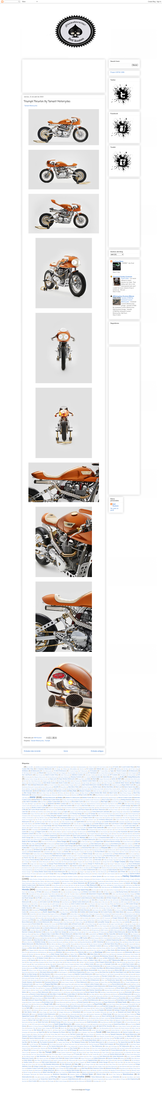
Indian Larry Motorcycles (118, 894)
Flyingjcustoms (46, 855)
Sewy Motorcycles (72, 1014)
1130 (109, 767)
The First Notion (104, 1040)
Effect (131, 845)
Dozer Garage (61, 841)
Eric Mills (48, 849)
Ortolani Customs (114, 974)
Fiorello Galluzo (99, 853)
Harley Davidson (131, 876)
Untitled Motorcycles (99, 1058)
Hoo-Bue (49, 889)
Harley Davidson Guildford (66, 879)
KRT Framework (106, 918)
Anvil (94, 779)
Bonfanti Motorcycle (81, 799)
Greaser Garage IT (27, 871)
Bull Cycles (77, 805)
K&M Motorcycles (125, 906)
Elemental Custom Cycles (73, 847)
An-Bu (122, 777)
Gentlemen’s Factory (27, 867)
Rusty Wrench (132, 1006)
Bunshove (51, 807)
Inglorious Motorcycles (57, 896)
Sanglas (101, 1010)
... (22, 767)
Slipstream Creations (120, 1020)
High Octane (103, 885)
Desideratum (54, 837)
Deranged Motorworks (132, 835)
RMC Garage (83, 998)
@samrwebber (82, 767)
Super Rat (42, 1032)
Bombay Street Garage (68, 799)
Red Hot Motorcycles (67, 990)
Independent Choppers (95, 894)
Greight (88, 871)
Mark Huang (67, 936)
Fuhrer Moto (89, 859)
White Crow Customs (61, 1072)
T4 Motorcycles (64, 1034)
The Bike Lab (118, 1038)
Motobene (51, 952)
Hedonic (127, 883)
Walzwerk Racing (111, 1068)
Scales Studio (53, 1012)
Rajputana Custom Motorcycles (96, 986)
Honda (25, 889)
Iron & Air (119, 896)
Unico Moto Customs (91, 1056)
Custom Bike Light (44, 827)
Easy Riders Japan (81, 845)
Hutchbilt (67, 892)
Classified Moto (70, 819)
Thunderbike (34, 1046)
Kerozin (39, 912)
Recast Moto (132, 988)
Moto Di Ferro (63, 948)
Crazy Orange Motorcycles (62, 825)
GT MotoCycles (113, 871)
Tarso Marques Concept (103, 1036)
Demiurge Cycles (113, 835)
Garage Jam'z (33, 863)
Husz (62, 892)
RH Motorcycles (81, 996)
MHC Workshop (98, 942)
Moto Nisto (71, 950)
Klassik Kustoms (115, 914)
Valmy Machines (118, 1060)
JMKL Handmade (114, 902)
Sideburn (86, 1018)
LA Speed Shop (79, 922)
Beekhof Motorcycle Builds (96, 789)
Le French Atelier (35, 924)
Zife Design (51, 1081)
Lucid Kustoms (114, 928)
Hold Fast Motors (70, 887)
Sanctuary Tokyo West (91, 1010)
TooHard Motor (113, 1048)
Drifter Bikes (32, 843)
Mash (105, 936)
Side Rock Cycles (76, 1018)
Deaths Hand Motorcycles (35, 835)
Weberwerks (38, 1070)
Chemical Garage (103, 815)
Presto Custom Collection (67, 982)
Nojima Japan (99, 964)
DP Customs (73, 841)
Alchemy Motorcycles (52, 777)
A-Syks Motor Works (51, 773)
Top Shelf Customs (124, 1048)
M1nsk (124, 930)
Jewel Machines (66, 902)
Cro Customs (105, 825)
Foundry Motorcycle (110, 855)
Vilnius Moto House (111, 1064)
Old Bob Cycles (34, 972)
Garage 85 (98, 861)
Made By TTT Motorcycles (100, 932)
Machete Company (28, 932)
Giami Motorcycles (67, 867)
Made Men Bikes (133, 932)
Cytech (111, 829)
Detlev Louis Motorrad (66, 837)
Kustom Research (68, 920)
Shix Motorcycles (120, 1016)
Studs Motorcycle (84, 1030)
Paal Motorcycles (82, 976)
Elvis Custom (114, 847)
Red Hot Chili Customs (52, 990)
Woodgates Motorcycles (30, 1074)
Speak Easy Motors (119, 1024)
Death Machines (128, 833)
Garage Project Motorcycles (57, 863)
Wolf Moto (107, 1072)
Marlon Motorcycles (97, 936)
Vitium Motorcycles (112, 1066)
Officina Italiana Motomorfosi (113, 968)
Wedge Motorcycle (48, 1070)
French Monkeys (35, 859)
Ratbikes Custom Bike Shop (31, 988)
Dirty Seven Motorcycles (34, 839)
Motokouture (128, 952)
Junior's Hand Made (45, 906)
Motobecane (43, 952)
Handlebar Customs (72, 876)
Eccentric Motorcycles (95, 845)
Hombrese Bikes (118, 887)
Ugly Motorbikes (41, 1056)
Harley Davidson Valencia (112, 881)
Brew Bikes (132, 801)
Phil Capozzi (42, 980)
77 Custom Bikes (103, 771)
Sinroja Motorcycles (116, 1018)
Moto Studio (111, 950)
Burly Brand (59, 807)
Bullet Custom (105, 805)
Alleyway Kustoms (76, 777)
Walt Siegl (85, 1068)
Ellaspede (104, 847)
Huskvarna (46, 892)
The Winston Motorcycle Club (69, 1044)
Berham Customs (62, 791)
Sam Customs (43, 1010)
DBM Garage (83, 833)
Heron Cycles (64, 885)
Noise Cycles (90, 964)
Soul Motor (42, 1024)
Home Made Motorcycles (131, 887)
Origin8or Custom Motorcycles (83, 974)
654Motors (25, 771)
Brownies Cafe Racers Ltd (109, 803)
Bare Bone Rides (73, 787)
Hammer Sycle (29, 876)
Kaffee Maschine (27, 908)
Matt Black (44, 938)
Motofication (89, 952)
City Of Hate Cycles (40, 819)
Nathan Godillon (83, 960)
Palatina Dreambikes (94, 976)
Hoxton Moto (135, 889)
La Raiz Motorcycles (67, 922)
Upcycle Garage (113, 1058)
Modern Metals (38, 946)
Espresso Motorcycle (84, 849)
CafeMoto (48, 811)
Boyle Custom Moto (54, 801)
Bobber (60, 797)
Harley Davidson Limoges (113, 879)
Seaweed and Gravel (124, 1012)
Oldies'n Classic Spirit (92, 972)
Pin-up (49, 980)
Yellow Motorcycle (96, 1077)
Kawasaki (43, 910)
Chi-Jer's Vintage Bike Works (130, 815)
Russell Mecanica (88, 1006)
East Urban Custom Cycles (51, 845)
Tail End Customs (75, 1034)
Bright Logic (33, 803)
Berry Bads (72, 791)
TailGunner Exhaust (88, 1034)
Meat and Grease (50, 940)
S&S (27, 1008)
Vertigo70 (112, 1062)
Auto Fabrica (136, 783)
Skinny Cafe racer (33, 1020)
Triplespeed (33, 1052)
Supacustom (33, 1032)
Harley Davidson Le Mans (98, 879)
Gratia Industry (112, 869)
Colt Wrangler (98, 821)
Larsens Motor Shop (117, 922)
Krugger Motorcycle (118, 918)
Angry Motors (81, 779)
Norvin (60, 966)
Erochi (62, 849)
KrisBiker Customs (68, 918)
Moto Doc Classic (75, 948)
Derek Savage (26, 837)
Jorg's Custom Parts (102, 904)
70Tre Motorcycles (47, 771)
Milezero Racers (62, 944)
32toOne (81, 769)
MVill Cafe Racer (42, 960)
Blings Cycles (83, 795)
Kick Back (75, 912)
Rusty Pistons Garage (121, 1006)
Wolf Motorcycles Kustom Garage (120, 1072)
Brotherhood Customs (94, 803)
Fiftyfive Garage (87, 853)
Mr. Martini (89, 958)
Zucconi (89, 1081)
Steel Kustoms (115, 1028)
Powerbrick (38, 982)
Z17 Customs (62, 1079)
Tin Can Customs (70, 1046)
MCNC (111, 938)
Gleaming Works (129, 867)
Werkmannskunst (86, 1070)
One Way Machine (44, 974)
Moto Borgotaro (43, 948)
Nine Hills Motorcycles (120, 962)
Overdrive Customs (59, 976)
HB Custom (91, 883)
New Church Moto (51, 962)
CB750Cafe (65, 813)
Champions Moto (26, 815)
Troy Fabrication (127, 1052)
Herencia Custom (44, 885)
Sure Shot (71, 1032)
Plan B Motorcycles (93, 980)
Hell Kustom (115, 505)
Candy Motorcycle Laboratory (101, 811)
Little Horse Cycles (113, 926)
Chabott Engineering (133, 813)
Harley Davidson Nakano (38, 881)
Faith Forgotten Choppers (77, 851)
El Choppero (32, 847)
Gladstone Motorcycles (107, 867)
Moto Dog (85, 948)
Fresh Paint (125, 278)
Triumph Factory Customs (63, 1052)
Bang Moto (63, 787)
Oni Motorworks (57, 974)
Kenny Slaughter (128, 910)
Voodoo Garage (48, 1068)
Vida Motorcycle (67, 1064)
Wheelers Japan (136, 1070)
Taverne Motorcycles (35, 1038)
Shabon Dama (83, 1014)
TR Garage (73, 1050)
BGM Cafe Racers (97, 791)
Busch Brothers (68, 807)
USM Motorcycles (46, 1060)
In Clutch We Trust (67, 894)
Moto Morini (52, 950)
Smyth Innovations (92, 1022)
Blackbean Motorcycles (37, 795)
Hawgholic (57, 883)
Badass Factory (116, 785)
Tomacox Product (26, 1048)
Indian (107, 894)
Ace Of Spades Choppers (119, 773)
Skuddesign (54, 1020)
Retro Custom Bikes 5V (70, 994)
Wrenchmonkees (128, 1074)
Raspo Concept (135, 986)
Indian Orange (130, 894)
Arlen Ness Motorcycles (34, 781)
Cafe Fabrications (50, 809)
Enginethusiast (28, 849)
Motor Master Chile (72, 954)
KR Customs (98, 916)
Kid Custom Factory (107, 912)
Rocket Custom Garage (34, 1002)
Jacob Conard (41, 900)
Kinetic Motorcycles (43, 914)
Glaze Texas (118, 867)
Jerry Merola (35, 902)
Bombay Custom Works (53, 799)
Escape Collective (71, 849)
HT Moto (39, 892)
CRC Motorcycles (76, 825)
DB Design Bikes (73, 833)
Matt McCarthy (53, 938)
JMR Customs (124, 902)
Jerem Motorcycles (126, 900)
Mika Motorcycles (41, 944)
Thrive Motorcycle (121, 1044)
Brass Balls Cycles (77, 801)
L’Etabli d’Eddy (121, 920)
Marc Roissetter (134, 934)
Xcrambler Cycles (44, 1077)
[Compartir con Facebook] (54, 738)
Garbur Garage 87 (121, 863)
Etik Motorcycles (111, 849)
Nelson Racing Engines (130, 960)
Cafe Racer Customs (71, 809)
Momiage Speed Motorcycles (80, 946)
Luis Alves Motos (35, 930)
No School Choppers (68, 964)
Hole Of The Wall (81, 887)
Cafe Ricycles (134, 809)
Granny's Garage (102, 869)
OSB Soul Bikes (124, 974)
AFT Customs (114, 775)
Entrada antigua (97, 751)
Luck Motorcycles (127, 928)
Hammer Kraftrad (135, 873)
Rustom (98, 1006)
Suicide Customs (104, 1030)
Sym (47, 1034)
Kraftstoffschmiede (118, 916)
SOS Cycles (35, 1024)
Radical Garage (37, 986)
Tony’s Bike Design (85, 1048)
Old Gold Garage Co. (62, 972)
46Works (99, 769)
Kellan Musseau (85, 910)
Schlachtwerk (77, 1012)
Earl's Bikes (25, 845)
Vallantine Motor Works (106, 1060)
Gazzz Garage (99, 865)
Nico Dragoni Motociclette (104, 962)
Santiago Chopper (119, 1010)
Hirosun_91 (49, 887)
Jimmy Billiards (95, 902)
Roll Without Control (135, 1002)
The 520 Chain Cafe (107, 1038)
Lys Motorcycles (85, 930)
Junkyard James (65, 906)
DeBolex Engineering (50, 835)
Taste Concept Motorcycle (118, 1036)
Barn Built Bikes (108, 787)
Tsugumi (47, 1054)
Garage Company (120, 861)
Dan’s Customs (67, 831)
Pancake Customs (107, 976)
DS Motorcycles (50, 843)
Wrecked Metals (87, 1074)
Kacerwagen (135, 906)
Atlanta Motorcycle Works (34, 783)
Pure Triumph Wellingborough (130, 982)
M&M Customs (104, 930)
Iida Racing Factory (122, 892)
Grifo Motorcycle (102, 871)
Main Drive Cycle (80, 934)
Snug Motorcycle (104, 1022)
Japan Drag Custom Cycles (75, 900)
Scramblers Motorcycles (100, 1012)
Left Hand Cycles (76, 924)
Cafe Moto (60, 809)
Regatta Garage (130, 990)
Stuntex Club (94, 1030)
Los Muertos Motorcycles (50, 928)
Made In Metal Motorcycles (117, 932)
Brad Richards (66, 801)
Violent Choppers (88, 1066)
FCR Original (26, 853)
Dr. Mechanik (84, 841)
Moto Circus (54, 948)
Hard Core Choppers (109, 876)
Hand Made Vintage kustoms (57, 876)
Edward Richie (124, 845)
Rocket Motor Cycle (48, 1002)
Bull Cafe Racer (55, 805)
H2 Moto (58, 873)
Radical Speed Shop (59, 986)
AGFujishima (123, 775)
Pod (123, 980)
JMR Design (133, 902)
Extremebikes (46, 851)
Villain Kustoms (99, 1064)
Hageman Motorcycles (69, 873)
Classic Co (51, 819)
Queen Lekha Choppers (92, 984)
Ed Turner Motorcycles (111, 845)
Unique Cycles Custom (71, 1058)
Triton (40, 1052)
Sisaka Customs (129, 1018)
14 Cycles (116, 767)
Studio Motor (71, 1030)
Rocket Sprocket (72, 1002)
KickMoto (83, 912)
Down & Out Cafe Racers (30, 841)
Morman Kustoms (133, 946)
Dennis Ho (122, 835)
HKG (62, 887)
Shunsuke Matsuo (50, 1018)
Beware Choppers (85, 791)
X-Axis (35, 1077)
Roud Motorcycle (38, 1004)
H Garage (51, 873)
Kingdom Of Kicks (54, 914)
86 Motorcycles (133, 771)
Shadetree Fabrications (95, 1014)
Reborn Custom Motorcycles (107, 988)
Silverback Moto (95, 1018)
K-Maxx (108, 906)
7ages (112, 771)
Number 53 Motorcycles (113, 966)
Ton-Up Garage (52, 1048)
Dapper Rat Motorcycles (79, 831)
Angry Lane (52, 779)
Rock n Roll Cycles (77, 1000)
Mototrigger (119, 956)
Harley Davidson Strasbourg (96, 881)
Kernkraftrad (32, 912)
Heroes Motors (55, 885)
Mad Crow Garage (60, 932)
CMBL (33, 821)
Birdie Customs (75, 793)
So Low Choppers (116, 1022)
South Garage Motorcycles (62, 1024)
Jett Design (56, 902)
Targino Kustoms (69, 1036)
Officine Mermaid (43, 970)
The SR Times (32, 1044)
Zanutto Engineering (98, 1079)
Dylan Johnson (128, 843)
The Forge (112, 1040)
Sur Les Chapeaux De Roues (56, 1032)
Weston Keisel (125, 1070)
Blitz (90, 795)
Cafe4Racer (41, 811)
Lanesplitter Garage (103, 922)
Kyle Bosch (92, 920)
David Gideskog (53, 833)
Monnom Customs (95, 946)
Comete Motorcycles (110, 821)
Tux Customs (104, 1054)
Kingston (64, 914)
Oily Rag (127, 970)
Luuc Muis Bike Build (72, 930)
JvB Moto (92, 906)
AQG (119, 779)
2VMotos (65, 769)
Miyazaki (122, 944)
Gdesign (108, 865)
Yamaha (79, 1076)
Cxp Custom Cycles (70, 829)
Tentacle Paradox (56, 1038)
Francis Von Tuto (29, 857)
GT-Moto (122, 871)
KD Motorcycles (56, 910)
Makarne (101, 934)
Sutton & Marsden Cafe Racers (86, 1032)
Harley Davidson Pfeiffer (67, 881)
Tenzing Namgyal (67, 1038)
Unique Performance (86, 1058)
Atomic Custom (63, 783)
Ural (127, 1058)
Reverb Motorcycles (125, 994)
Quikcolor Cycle (106, 984)
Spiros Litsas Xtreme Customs (122, 1026)
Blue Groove (110, 795)
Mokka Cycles (66, 946)
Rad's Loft (135, 984)
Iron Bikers (135, 896)
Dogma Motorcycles (89, 839)
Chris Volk (124, 817)
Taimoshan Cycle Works (102, 1034)
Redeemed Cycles (80, 990)
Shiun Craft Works (107, 1016)
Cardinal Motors (126, 811)
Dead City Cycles (118, 833)
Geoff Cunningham (39, 867)
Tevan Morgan (87, 1038)
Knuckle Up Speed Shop (43, 916)
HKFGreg (56, 887)
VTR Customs (69, 1068)
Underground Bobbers (78, 1056)
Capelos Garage (116, 811)
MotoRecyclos (64, 956)
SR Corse (55, 1028)
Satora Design (43, 1012)
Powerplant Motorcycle (51, 982)
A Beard (41, 773)
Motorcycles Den (39, 956)
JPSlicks (112, 904)
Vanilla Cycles (28, 1062)
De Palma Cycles (107, 833)
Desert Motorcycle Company (40, 837)
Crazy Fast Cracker (36, 825)
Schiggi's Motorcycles (64, 1012)
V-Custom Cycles (81, 1060)
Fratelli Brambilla (50, 857)
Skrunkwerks (45, 1020)
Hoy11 (23, 892)
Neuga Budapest (39, 962)
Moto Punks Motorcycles (83, 950)
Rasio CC (126, 986)
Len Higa (125, 924)
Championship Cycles (38, 815)
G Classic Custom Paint (134, 859)
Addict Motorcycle (65, 775)
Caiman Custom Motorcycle (77, 811)
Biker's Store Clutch (44, 793)
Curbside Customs (33, 827)
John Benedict (43, 904)
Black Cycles (113, 793)
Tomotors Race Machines (39, 1048)
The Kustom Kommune (47, 1042)
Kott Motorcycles (85, 916)
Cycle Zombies (81, 829)
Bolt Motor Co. (38, 799)
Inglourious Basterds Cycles (73, 896)
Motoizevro (120, 952)
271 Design (57, 769)
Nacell (62, 960)
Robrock (58, 1000)
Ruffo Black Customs (53, 1006)
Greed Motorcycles (59, 871)
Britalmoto (51, 803)
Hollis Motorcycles (105, 887)
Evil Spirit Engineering (123, 849)
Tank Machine (48, 1036)
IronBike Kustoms (56, 898)
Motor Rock (83, 954)
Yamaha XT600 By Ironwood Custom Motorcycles (127, 300)
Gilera (75, 867)
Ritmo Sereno (48, 998)
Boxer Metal (43, 801)
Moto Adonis (33, 948)
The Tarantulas (42, 1044)
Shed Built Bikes (43, 1016)
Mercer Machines (28, 942)
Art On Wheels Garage (59, 781)
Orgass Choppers (67, 974)
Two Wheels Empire (29, 1056)
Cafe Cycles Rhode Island (36, 809)
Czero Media (130, 829)
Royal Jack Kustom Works (112, 1004)
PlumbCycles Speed (113, 980)
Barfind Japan (97, 787)
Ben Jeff (121, 789)
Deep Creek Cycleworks (80, 835)
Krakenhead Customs (131, 916)
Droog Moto (40, 843)
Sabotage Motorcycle (71, 1008)
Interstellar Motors (110, 896)
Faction (66, 851)
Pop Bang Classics (132, 980)
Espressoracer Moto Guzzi (98, 849)
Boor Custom (106, 799)
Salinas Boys (125, 1008)
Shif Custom (85, 1016)
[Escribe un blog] (49, 738)
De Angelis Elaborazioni (95, 833)
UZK (65, 1060)
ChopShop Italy (109, 817)
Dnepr (79, 839)
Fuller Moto (98, 859)
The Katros (34, 1042)
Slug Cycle (33, 1022)
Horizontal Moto (68, 889)
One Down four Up (105, 972)
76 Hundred (93, 771)
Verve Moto (120, 1062)
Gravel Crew (123, 869)
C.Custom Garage (125, 807)
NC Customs (104, 960)
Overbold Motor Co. (45, 976)
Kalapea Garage (74, 908)
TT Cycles (77, 1054)
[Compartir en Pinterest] (56, 738)
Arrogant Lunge (46, 781)
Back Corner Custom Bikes (54, 785)
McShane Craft (129, 938)
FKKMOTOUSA (109, 853)
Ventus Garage (103, 1062)
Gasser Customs (77, 865)
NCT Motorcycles (114, 960)
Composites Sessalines (124, 821)
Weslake (94, 1070)
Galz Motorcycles (65, 861)
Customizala (35, 829)
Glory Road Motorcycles (40, 869)
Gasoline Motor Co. (63, 865)
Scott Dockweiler (87, 1012)
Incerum (83, 894)
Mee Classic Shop (86, 940)
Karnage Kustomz (105, 908)
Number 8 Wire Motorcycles (129, 966)
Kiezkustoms (129, 912)
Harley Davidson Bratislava (51, 879)
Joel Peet (35, 904)
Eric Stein (56, 849)
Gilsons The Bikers (84, 867)
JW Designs (101, 906)
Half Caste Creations (109, 873)
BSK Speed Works (129, 803)
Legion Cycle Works (116, 924)
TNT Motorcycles (124, 1046)
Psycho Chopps (94, 982)
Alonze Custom (95, 777)
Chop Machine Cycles (42, 817)
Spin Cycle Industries (76, 1026)
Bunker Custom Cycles (39, 807)
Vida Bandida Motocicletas (51, 1064)
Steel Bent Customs (86, 1028)
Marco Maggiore (26, 936)
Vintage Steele (77, 1066)
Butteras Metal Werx (89, 807)
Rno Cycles (91, 998)
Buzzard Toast (108, 807)
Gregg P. (82, 871)
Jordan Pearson (91, 904)
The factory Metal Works (89, 1040)
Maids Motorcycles (67, 934)
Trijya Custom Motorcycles (131, 1050)
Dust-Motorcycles (116, 843)
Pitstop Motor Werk (80, 980)
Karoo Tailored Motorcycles (120, 908)
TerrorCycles (77, 1038)
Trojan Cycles (105, 1052)
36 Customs (90, 769)
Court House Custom (117, 823)
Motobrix (67, 952)
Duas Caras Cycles (62, 843)
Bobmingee (113, 797)
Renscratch (128, 992)
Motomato (38, 954)
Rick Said (89, 996)
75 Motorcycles (84, 771)
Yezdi (123, 1077)
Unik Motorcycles (104, 1056)
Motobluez (59, 952)
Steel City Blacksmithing (102, 1028)
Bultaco (135, 805)
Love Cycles (83, 928)
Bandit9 (56, 787)
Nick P (83, 962)
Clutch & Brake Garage (122, 819)
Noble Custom (79, 964)
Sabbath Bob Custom (46, 1008)
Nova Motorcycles (68, 966)
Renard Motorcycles (78, 992)
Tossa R (26, 1050)
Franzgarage (40, 857)
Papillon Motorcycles (130, 976)
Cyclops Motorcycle (102, 829)
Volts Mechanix (123, 1066)
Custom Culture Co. (56, 827)
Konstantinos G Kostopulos (59, 916)
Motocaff (73, 952)
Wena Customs (61, 1070)
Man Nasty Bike (111, 934)
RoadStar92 (114, 998)
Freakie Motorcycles (73, 857)
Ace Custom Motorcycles (105, 773)
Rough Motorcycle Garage (63, 1004)
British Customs (61, 803)
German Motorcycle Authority (53, 867)
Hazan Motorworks (79, 883)
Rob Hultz (130, 998)
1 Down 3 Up (91, 767)
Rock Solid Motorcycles (91, 1000)
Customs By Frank (58, 829)
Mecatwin (68, 940)
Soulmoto (49, 1024)
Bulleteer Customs (115, 805)
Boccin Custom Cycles (125, 797)
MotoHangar (98, 952)
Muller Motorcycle (122, 958)
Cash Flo (45, 813)
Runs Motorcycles (75, 1006)
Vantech (37, 1062)
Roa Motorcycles (103, 998)
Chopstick (117, 817)
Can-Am (88, 811)
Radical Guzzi (47, 986)
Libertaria (43, 926)
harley (118, 876)
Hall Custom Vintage (122, 873)
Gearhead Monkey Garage (119, 865)
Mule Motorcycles (109, 958)
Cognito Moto (80, 821)
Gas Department (36, 865)
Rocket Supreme (83, 1002)
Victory (39, 1064)
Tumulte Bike (95, 1054)
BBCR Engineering (49, 789)
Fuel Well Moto (80, 859)
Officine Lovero (32, 970)
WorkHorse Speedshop (60, 1074)
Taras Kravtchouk (58, 1036)
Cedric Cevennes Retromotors (105, 813)
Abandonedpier (71, 773)
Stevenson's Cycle (27, 1030)
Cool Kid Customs (40, 823)
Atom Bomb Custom (49, 783)
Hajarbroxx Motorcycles (86, 873)
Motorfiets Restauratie (85, 956)
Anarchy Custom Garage (31, 779)
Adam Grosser (39, 775)
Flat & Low (131, 853)
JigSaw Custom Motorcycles (80, 902)
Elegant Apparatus (60, 847)
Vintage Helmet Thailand (52, 1066)
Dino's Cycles (128, 837)
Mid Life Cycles (109, 942)
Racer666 (128, 984)
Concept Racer (136, 821)
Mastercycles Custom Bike (116, 936)
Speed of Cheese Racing (35, 1026)
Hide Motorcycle (92, 885)
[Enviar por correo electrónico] (47, 738)
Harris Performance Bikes (28, 883)
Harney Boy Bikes (133, 881)
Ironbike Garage (46, 898)
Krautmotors (49, 918)
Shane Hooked (130, 1014)
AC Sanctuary (92, 773)
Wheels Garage (28, 1072)
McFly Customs (104, 938)
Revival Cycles (38, 996)
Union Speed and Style (42, 1058)
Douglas (136, 839)
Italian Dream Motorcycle (126, 898)
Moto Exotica (102, 948)
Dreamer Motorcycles (128, 841)
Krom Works (85, 918)
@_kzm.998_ (30, 767)
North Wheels (33, 966)
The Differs (52, 1040)
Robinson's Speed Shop (35, 1000)
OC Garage (74, 968)
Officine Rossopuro (75, 970)
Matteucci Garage (64, 938)
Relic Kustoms (32, 992)
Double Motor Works (127, 839)
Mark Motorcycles (77, 936)
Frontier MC (46, 859)
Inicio (66, 751)
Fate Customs (125, 851)
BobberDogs (105, 797)
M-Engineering (95, 930)
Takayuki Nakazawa (116, 1034)
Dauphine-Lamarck (28, 833)
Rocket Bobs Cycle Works (124, 1000)
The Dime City (62, 1040)
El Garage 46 (40, 847)
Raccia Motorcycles (118, 984)
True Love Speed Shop (37, 1054)
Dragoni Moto (99, 841)
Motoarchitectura (33, 952)
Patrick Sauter (44, 978)
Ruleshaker (64, 1006)
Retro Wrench (100, 994)
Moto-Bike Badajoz (133, 950)
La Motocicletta (56, 922)
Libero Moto (36, 926)
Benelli (37, 791)
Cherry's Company (115, 815)
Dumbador (106, 843)
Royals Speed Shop (126, 1004)
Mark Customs (57, 936)
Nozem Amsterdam (94, 966)
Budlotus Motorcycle (37, 805)
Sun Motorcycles (128, 1030)
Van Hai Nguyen (136, 1060)
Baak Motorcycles (38, 785)
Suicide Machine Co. (116, 1030)
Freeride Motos (128, 857)
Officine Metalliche (53, 970)
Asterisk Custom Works (89, 781)
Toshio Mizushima (135, 1048)
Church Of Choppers (27, 819)
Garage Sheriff (82, 863)
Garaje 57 (112, 863)
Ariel (25, 781)
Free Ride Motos (100, 857)
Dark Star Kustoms (103, 831)
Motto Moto (32, 958)
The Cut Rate (31, 1040)
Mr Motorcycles (68, 958)
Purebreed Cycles (27, 984)
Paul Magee (84, 978)
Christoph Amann (133, 817)
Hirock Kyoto (40, 887)
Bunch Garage (26, 807)
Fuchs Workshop (57, 859)
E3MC (136, 843)
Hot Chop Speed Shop (81, 890)
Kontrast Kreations (73, 916)
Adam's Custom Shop (51, 775)
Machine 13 (39, 932)
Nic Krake (60, 962)
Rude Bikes (43, 1006)
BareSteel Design (86, 787)
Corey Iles (76, 823)
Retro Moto (83, 994)
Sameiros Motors (60, 1010)
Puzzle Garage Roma (66, 984)
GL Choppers (95, 867)
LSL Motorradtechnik (94, 928)
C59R (24, 809)
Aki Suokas (27, 777)
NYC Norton (55, 968)
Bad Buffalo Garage (68, 785)
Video (76, 1064)
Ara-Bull (126, 779)
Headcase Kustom (118, 883)
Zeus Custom (33, 1081)
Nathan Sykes (93, 960)
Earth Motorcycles (36, 845)
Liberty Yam (63, 926)
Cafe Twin (25, 811)
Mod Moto (29, 946)
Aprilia (113, 779)
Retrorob (115, 994)
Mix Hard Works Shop (111, 944)
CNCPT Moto (48, 821)
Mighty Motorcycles (28, 944)
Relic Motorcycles (43, 992)
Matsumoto (37, 938)
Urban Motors (28, 1060)
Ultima (59, 1056)
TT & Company (55, 1054)
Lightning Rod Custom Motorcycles (76, 926)
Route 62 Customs (76, 1004)
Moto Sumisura (121, 950)
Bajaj (137, 785)
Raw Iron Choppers (45, 988)
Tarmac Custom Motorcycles (84, 1036)
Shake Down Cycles (119, 1014)
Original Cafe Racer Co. (102, 974)
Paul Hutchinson (68, 978)
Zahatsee (88, 1079)
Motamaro (24, 948)
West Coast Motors (104, 1070)
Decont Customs (65, 835)
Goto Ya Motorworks (89, 869)
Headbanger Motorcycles (105, 883)
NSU (103, 966)
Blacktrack (74, 795)
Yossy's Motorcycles (33, 1079)
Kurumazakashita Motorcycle (51, 920)
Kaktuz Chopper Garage (61, 908)
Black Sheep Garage (125, 793)
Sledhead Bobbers (99, 1020)
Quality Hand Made (78, 984)
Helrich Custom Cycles (29, 885)
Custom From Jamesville (96, 827)
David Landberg (63, 833)
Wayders (31, 1070)
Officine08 (110, 970)
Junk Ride (56, 906)
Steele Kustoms (125, 1028)
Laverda (127, 922)
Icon (99, 892)
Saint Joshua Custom (97, 1008)
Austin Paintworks (108, 783)
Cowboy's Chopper (132, 823)
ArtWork (69, 781)
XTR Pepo (54, 1077)
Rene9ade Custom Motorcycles (108, 992)
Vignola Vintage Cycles (87, 1064)
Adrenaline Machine (102, 775)
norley (118, 964)
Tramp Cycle (105, 1050)
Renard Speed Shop (91, 992)
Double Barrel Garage (113, 839)
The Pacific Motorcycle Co (96, 1042)
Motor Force (46, 954)
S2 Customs (36, 1008)
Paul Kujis (76, 978)
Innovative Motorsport (98, 896)
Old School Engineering (77, 972)
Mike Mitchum (52, 944)
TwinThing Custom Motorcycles (132, 1054)
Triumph (47, 740)
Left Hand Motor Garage (90, 924)
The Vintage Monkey (55, 1044)
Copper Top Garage (53, 823)
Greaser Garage (134, 869)
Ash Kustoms (76, 781)
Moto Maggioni (30, 950)
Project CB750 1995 (117, 72)
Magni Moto (36, 934)
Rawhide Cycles (57, 988)
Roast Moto (122, 998)
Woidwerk (91, 1072)
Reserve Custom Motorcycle (38, 994)
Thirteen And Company (106, 1044)
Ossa (132, 974)
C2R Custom (135, 807)
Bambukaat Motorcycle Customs (30, 787)
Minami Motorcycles (82, 944)
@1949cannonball (40, 767)
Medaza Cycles (76, 940)
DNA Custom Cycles (71, 839)
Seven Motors (62, 1014)
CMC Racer (39, 821)
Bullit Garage (126, 805)
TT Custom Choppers (66, 1054)
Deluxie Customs (101, 835)
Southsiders (78, 1024)
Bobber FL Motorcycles (73, 797)
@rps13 (75, 767)
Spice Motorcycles (61, 1026)
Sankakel (109, 1010)
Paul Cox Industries (55, 978)
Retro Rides (92, 994)
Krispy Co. (77, 918)
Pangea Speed (119, 976)
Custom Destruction (69, 827)
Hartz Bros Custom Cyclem (44, 883)
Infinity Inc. (45, 896)
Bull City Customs (66, 805)
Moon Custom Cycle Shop (119, 946)
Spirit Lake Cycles (90, 1026)
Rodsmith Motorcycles (96, 1002)
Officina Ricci (128, 968)
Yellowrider (116, 1077)
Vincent (120, 1064)
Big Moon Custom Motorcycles (112, 791)
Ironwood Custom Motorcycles (83, 898)
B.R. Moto (28, 785)
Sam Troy (51, 1010)
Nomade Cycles (110, 964)
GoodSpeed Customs (75, 869)
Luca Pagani (105, 928)
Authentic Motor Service (122, 783)
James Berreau (51, 900)
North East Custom (128, 964)
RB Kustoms (68, 988)
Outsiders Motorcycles (30, 976)
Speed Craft (131, 1024)
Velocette (61, 1062)
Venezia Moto (69, 1062)
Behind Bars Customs (111, 789)
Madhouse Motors (26, 934)
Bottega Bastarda (126, 799)
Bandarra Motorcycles (46, 787)
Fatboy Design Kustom (114, 851)
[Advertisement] (63, 75)
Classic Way (59, 819)
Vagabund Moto (92, 1060)
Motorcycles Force (51, 956)
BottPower (137, 799)
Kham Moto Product (64, 912)
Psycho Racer (104, 982)
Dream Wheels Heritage (113, 841)
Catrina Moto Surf (54, 813)
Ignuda (112, 892)
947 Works (33, 773)
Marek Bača (35, 936)
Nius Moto (50, 964)
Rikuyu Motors (131, 996)
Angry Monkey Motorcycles (67, 779)
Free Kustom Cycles (86, 857)
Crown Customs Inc (117, 825)
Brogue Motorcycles (82, 803)
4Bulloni (106, 769)
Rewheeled (49, 996)
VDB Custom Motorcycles (49, 1062)
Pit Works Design (69, 980)
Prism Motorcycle (82, 982)
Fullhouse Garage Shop (110, 859)
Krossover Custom (95, 918)
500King (119, 769)
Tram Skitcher (95, 1050)
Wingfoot (84, 1072)
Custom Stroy (119, 827)
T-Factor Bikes (54, 1034)
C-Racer (116, 807)
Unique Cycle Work (56, 1058)
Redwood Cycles (119, 990)
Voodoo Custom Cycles (34, 1068)
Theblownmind (83, 1044)
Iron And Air (127, 896)
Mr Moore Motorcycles (56, 958)
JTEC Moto (34, 906)
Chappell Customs (62, 815)
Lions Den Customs (102, 926)
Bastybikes (39, 789)
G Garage (26, 861)
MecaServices (60, 940)
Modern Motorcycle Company (52, 946)
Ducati (72, 844)
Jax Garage (100, 900)
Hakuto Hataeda (98, 873)
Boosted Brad (115, 799)
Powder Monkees (27, 982)
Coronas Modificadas (86, 823)
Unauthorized (66, 1056)
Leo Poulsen (132, 924)
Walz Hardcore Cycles (96, 1068)
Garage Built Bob (107, 861)
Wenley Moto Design (73, 1070)
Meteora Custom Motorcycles (55, 942)
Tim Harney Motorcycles (56, 1046)
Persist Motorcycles (32, 980)
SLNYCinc (130, 1020)
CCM (85, 813)
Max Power (75, 938)
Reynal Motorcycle (60, 996)
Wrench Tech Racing (114, 1074)
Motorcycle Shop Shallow (131, 954)
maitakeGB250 (92, 934)
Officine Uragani (101, 970)
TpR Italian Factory (63, 1050)
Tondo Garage (64, 1048)
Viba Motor (128, 1062)
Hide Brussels (80, 885)
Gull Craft (135, 871)
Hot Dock (94, 889)
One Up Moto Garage (30, 974)
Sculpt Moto (112, 1012)
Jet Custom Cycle (45, 902)
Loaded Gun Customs (126, 926)
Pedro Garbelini (105, 978)
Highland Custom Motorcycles (116, 885)
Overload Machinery (71, 976)
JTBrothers (25, 906)
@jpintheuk (61, 767)
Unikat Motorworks (118, 1056)
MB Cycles (83, 938)
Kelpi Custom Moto (97, 910)
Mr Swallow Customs (79, 958)
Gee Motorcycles (133, 865)
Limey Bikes (91, 926)
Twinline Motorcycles (116, 1054)
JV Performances (82, 906)
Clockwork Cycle (92, 819)
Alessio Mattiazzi (64, 777)
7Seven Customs (121, 771)
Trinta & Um (25, 1052)
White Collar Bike (48, 1072)
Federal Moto (49, 853)
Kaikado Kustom (40, 908)
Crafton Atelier (25, 825)
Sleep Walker (109, 1020)
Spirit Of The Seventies (106, 1026)
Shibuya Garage (74, 1016)
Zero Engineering (132, 1079)
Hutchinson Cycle (76, 892)
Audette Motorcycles (75, 783)
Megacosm (96, 940)
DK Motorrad (46, 839)
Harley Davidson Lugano (128, 879)
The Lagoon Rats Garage (62, 1042)
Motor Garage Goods (57, 954)
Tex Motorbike (96, 1038)
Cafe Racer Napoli (83, 809)
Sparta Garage (108, 1024)
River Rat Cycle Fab (73, 998)
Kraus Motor (41, 918)
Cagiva (65, 811)
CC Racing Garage (76, 813)
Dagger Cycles (40, 831)
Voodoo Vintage (59, 1068)
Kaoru (89, 908)
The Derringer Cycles (42, 1040)
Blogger (87, 1089)
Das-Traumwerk (122, 831)
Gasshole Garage (89, 865)
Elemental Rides (87, 847)
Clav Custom (82, 819)
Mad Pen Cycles (87, 932)
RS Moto (136, 1004)
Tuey (89, 1054)
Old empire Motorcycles (47, 972)
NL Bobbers (58, 964)
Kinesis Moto (33, 914)
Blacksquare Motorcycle (51, 795)
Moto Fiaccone (111, 948)
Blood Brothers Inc (100, 795)
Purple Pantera (39, 984)
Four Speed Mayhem (134, 855)
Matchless (128, 936)
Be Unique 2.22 (60, 789)
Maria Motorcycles (45, 936)
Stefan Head (134, 1028)
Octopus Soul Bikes (97, 968)
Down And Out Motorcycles (48, 841)
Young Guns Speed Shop (48, 1079)
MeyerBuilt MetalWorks (86, 942)
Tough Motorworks (43, 1050)
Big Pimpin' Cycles (126, 791)
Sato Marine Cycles (30, 1012)
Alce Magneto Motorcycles (38, 777)
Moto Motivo (61, 950)
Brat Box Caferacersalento (92, 801)
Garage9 (105, 863)
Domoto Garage (102, 839)
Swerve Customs (128, 1032)
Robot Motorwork (49, 1000)
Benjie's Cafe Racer (47, 791)
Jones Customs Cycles (78, 904)
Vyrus (78, 1068)
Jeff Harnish (116, 900)
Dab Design (31, 831)
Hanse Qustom (96, 876)
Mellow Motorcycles (134, 940)
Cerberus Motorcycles (120, 813)
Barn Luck (119, 787)
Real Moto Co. (78, 988)
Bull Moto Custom (94, 805)
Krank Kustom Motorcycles (29, 918)
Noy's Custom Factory (80, 966)
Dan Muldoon (58, 831)
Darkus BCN (113, 831)
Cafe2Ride (33, 811)
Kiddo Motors (120, 912)
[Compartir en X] (51, 738)
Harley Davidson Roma (81, 881)
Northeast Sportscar (44, 966)
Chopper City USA (75, 817)
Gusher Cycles (42, 873)
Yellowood (107, 1077)
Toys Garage (53, 1050)
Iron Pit (37, 898)
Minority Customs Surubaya (96, 944)
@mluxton (68, 767)
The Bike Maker (128, 1038)
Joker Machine (65, 904)
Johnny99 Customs (54, 904)
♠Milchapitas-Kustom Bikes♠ (123, 296)
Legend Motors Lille (104, 924)
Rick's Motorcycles (98, 996)
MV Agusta (32, 960)
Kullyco (38, 920)
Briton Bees (71, 803)
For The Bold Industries (82, 855)
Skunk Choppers (63, 1020)
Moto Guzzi (135, 948)
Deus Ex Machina (79, 837)
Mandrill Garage (123, 934)
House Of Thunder (125, 889)
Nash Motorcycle (71, 960)
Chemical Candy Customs (122, 276)
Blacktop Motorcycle (64, 795)
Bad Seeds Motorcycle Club (90, 785)
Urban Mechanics (135, 1058)
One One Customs (134, 972)
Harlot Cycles (124, 881)
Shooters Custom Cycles (28, 1018)
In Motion (76, 894)
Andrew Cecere (43, 779)
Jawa (93, 900)
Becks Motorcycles (83, 789)
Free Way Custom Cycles (114, 857)
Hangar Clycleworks (85, 876)
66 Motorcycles (35, 771)
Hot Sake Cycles (103, 889)
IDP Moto (105, 892)
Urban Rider (37, 1060)
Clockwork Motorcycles (106, 819)
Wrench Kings (101, 1074)
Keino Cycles (74, 910)
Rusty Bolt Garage (107, 1006)
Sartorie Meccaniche (134, 1010)
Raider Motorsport (80, 986)
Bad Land (77, 785)
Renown (121, 992)
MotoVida (24, 958)
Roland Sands (122, 1002)
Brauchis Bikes (114, 801)
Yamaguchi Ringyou (67, 1077)
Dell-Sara (92, 835)
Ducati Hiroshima (84, 843)
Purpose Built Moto (51, 984)
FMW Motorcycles (57, 855)
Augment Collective (96, 783)
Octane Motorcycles (84, 968)
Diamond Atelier (105, 837)
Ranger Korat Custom (114, 986)
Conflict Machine (28, 823)
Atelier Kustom (131, 781)
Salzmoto (36, 1010)
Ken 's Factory (108, 910)
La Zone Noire (118, 261)
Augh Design (86, 783)
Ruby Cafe (35, 1006)
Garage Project (43, 863)
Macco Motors (132, 930)
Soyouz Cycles (86, 1024)
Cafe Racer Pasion (113, 809)
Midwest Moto (119, 942)
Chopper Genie (99, 817)
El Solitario (49, 847)
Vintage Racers (65, 1066)
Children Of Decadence (28, 817)
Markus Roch (87, 936)
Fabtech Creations (57, 851)
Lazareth (134, 922)
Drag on (91, 841)
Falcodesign (89, 851)
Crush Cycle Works (130, 825)
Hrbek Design (30, 892)
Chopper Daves (87, 817)
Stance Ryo (64, 1028)
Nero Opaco (30, 962)
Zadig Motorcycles (73, 1079)
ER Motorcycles (38, 849)
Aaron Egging (61, 773)
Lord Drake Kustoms (34, 928)
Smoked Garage (56, 1022)
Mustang (24, 960)
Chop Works (53, 817)
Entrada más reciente (32, 751)
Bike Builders (136, 791)
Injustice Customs (86, 896)
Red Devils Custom (38, 990)
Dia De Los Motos (93, 837)
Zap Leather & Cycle (111, 1079)
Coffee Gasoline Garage (67, 821)
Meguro (103, 940)
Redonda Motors (108, 990)
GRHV (94, 871)
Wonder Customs (135, 1072)
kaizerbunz (49, 908)
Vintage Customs (39, 1066)
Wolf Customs (99, 1072)
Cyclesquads (91, 829)
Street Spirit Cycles (60, 1030)
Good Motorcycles (53, 869)
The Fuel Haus (132, 1040)
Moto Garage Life (123, 948)
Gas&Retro (45, 865)
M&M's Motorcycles (115, 930)
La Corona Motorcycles (43, 922)
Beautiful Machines (71, 789)
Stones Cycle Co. (48, 1030)
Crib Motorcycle (94, 825)
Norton (53, 966)
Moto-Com (24, 952)
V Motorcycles (71, 1060)
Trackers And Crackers (84, 1050)
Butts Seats (100, 807)
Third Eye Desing (93, 1044)
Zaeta (82, 1079)
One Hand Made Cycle (120, 972)
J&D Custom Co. (31, 900)
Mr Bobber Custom (42, 958)
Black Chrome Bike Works (99, 793)
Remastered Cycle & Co (57, 992)
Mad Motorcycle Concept (75, 932)
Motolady (31, 954)
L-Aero (113, 920)
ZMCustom (71, 1081)
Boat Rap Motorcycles (49, 797)
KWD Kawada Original (81, 920)
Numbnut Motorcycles (27, 968)
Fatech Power (134, 851)
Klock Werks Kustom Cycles (129, 914)
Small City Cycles (43, 1022)
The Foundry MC (121, 1040)
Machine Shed (49, 932)
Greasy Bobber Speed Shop (42, 871)
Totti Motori (33, 1050)
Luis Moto (44, 930)
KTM (31, 920)
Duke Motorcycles (96, 843)
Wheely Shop (37, 1072)
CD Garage (91, 813)
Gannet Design (89, 861)
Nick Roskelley (90, 962)
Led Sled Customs (62, 924)
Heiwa (135, 883)
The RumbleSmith (111, 1042)
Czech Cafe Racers (120, 829)
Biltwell (53, 793)
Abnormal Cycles (81, 773)
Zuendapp (96, 1081)
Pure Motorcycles (115, 982)
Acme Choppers (132, 773)
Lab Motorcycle (89, 922)
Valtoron (126, 1060)
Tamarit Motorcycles (30, 105)
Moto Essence (93, 948)
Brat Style (104, 801)
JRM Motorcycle (120, 904)
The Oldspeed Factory (78, 1042)
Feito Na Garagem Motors (63, 853)
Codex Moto (56, 821)
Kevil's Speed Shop (49, 912)
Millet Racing (71, 944)
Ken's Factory (117, 910)
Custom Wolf (129, 827)
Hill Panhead (129, 885)
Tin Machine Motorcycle (83, 1046)
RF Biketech (70, 996)
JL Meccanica (104, 902)
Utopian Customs (57, 1060)
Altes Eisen (115, 777)
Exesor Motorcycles (35, 851)
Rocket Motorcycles (61, 1002)
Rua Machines (26, 1006)
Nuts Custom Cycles (41, 968)
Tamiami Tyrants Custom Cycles (31, 1036)
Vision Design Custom (100, 1066)
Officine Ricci (64, 970)
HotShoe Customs (113, 889)
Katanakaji (35, 910)
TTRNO (84, 1054)
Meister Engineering (113, 940)
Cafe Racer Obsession (98, 809)
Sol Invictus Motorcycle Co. (131, 1022)
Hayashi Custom (67, 883)
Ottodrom (137, 974)
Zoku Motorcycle (80, 1081)
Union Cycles (130, 1056)
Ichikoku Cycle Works (89, 892)
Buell (45, 805)
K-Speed (115, 906)
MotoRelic (74, 956)
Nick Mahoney (68, 962)
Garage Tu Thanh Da (94, 863)
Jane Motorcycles (61, 900)
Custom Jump (110, 827)
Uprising (122, 1058)
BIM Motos (60, 793)
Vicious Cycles (31, 1064)
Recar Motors (121, 988)
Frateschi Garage (60, 857)
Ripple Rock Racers (37, 998)
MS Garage (99, 958)
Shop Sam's (40, 1018)
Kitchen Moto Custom (75, 914)
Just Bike (74, 906)
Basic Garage (31, 789)
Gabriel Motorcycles (44, 861)
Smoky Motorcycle (80, 1022)
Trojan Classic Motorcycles (93, 1052)
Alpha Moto (106, 777)
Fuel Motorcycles (68, 859)
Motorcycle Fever (104, 954)
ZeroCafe (24, 1081)
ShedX (52, 1016)
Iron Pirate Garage (27, 898)
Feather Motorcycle (38, 853)
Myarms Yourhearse (54, 960)
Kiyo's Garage (105, 914)
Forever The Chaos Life (96, 855)
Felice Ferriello (77, 853)
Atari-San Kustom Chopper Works (107, 781)
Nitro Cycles (35, 964)
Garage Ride (72, 863)
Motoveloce (127, 956)
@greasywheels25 (51, 767)
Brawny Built (124, 801)
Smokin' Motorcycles (68, 1022)
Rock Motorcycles (66, 1000)
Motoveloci (135, 956)
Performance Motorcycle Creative (120, 978)
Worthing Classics (74, 1074)
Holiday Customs (93, 887)
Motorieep (97, 956)
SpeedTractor (48, 1026)
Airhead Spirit (132, 775)
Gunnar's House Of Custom (29, 873)
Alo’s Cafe (86, 777)
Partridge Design (34, 978)
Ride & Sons (108, 996)
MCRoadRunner (119, 938)
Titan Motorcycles (97, 1046)
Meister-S (123, 940)
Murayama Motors (133, 958)
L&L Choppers (131, 920)
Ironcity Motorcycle (68, 898)
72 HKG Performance (60, 771)
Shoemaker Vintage (133, 1016)
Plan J (103, 980)
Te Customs (47, 1038)
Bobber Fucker (87, 797)
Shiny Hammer (96, 1016)
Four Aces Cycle (123, 855)
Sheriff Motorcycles (61, 1016)
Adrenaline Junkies (90, 775)
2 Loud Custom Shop (127, 767)
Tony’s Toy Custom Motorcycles (100, 1048)
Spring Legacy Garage (44, 1028)
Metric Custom (74, 942)
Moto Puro (94, 950)
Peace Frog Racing (95, 978)
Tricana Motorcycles (117, 1050)
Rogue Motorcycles (109, 1002)
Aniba (88, 779)
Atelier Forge (121, 781)
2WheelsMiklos (73, 769)
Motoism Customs (110, 952)
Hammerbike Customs (42, 876)
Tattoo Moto (130, 1036)
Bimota (67, 793)
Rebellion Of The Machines (91, 988)
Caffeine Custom (57, 811)
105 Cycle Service (101, 767)
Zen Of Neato (121, 1079)
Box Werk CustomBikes (31, 801)
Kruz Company (131, 918)
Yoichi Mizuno (130, 1077)
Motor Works (94, 954)
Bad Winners (105, 785)
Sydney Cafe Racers (38, 1034)
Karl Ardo (96, 908)
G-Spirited (33, 861)
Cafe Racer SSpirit (124, 809)
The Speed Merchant (124, 1042)
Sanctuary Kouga (79, 1010)
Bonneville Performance (94, 799)
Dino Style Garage (118, 837)
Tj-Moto (107, 1046)
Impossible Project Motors (48, 894)
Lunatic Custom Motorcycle (57, 930)
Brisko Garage (42, 803)
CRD (84, 825)
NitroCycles (43, 964)
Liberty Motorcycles (53, 926)
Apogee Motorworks (104, 779)
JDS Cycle (108, 900)
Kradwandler (107, 916)
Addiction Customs (77, 775)
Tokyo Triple (135, 1046)
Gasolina (53, 865)
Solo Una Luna (26, 1024)
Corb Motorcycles (66, 823)
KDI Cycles (65, 910)
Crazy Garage (47, 825)
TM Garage (114, 1046)
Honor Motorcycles (40, 889)
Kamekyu (83, 908)
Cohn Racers (89, 821)
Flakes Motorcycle (120, 853)
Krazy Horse (58, 918)
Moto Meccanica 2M (41, 950)
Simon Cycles (104, 1018)
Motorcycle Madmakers (117, 954)
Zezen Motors (42, 1081)
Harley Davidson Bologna (36, 879)
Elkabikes (96, 847)
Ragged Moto (70, 986)
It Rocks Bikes (100, 898)
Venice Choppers (79, 1062)
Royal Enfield (98, 1004)
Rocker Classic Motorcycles (107, 1000)
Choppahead (64, 817)
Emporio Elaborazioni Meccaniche (129, 847)
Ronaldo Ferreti (28, 1004)
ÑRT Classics (65, 968)
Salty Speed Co (28, 1010)
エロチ (102, 1081)
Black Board (85, 793)
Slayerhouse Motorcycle (86, 1020)
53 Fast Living (134, 769)
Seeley (33, 1014)
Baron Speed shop (130, 787)
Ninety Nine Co (132, 962)
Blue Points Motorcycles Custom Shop (125, 795)
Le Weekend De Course (49, 924)
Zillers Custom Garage (61, 1081)
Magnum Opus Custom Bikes (50, 934)
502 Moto (125, 769)
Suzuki (98, 1032)
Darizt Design (92, 831)
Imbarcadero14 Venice (34, 894)
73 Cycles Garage (73, 771)
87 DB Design (25, 773)
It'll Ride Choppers (111, 898)
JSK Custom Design (132, 904)
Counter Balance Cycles (101, 823)
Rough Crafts (48, 1004)
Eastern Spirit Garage (66, 845)
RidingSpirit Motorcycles (120, 996)
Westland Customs (115, 1070)
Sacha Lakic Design (85, 1008)
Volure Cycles (132, 1066)
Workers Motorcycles (44, 1074)
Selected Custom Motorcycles (46, 1014)
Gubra (129, 871)
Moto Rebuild (102, 950)
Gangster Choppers (77, 861)
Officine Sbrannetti (89, 970)
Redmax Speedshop (95, 990)
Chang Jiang (50, 815)
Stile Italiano (37, 1030)
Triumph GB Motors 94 (78, 1052)
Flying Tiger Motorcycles (34, 855)
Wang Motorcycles (123, 1068)
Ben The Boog (129, 789)
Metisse (67, 942)
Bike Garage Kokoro (30, 793)
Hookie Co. (57, 890)
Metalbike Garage (40, 942)
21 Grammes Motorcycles (44, 769)
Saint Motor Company (111, 1008)
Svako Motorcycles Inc (113, 1032)
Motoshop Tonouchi (108, 956)
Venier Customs (91, 1062)
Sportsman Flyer (31, 1028)
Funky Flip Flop (122, 859)
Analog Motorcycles (133, 777)
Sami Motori (70, 1010)
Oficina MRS (118, 970)
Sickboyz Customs (62, 1018)
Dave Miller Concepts (41, 833)
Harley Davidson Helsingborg (82, 879)
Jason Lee (86, 900)
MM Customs (130, 944)
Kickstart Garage (93, 912)
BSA (119, 803)
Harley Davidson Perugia (53, 881)
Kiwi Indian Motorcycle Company (91, 914)
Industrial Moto (37, 896)
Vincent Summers (128, 1064)
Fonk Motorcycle (70, 855)
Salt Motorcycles (136, 1008)
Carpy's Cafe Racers (35, 813)
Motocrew (81, 952)
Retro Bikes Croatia (55, 994)
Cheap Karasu (74, 815)
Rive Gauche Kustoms (60, 998)
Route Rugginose (87, 1004)
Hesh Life (72, 885)
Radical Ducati (26, 986)
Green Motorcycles (72, 871)
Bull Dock (85, 805)
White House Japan (74, 1072)
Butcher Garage (78, 807)
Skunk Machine (74, 1020)
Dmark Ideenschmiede (58, 839)
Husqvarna (55, 892)
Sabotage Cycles (58, 1008)
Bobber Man (97, 797)
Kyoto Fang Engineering (103, 920)
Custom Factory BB (81, 827)
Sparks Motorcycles (97, 1024)
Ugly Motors (52, 1056)
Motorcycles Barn (27, 956)
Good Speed (64, 869)
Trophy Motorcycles (116, 1052)
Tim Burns (43, 1046)
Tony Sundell (74, 1048)
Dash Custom (134, 831)
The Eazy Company (75, 1040)
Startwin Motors (73, 1028)
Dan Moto (50, 831)
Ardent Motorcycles (135, 779)
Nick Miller (76, 962)
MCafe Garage (94, 938)
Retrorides (108, 994)
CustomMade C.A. (45, 829)
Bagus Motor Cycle (127, 785)
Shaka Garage (107, 1014)
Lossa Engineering (66, 928)
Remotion (68, 992)
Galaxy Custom (55, 861)
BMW (32, 797)
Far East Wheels (100, 851)
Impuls (59, 894)
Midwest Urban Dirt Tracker (131, 942)
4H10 (112, 769)
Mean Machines (38, 940)
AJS (139, 775)
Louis (76, 928)
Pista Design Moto (57, 980)
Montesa (106, 946)
